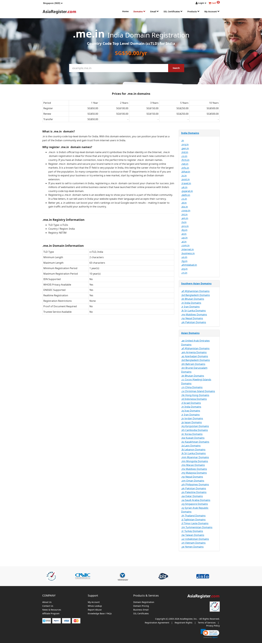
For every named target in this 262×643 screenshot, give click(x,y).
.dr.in (184, 202)
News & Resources (51, 610)
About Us (47, 602)
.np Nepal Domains (192, 318)
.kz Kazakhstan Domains (195, 441)
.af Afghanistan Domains (195, 291)
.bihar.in (185, 171)
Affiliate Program (50, 613)
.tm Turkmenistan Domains (196, 527)
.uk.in (184, 187)
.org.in (185, 144)
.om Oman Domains (192, 480)
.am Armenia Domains (194, 352)
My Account (210, 11)
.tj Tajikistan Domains (193, 519)
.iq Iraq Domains (190, 410)
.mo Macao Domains (193, 465)
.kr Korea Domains (192, 434)
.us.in (184, 257)
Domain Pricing (141, 606)
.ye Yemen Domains (192, 546)
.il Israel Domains (191, 403)
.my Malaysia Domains (194, 472)
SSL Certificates (172, 11)
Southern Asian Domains (196, 283)
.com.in (185, 245)
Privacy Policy (213, 625)
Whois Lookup (95, 606)
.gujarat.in (187, 191)
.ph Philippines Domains (195, 484)
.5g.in (184, 261)
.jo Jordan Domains (192, 418)
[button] (53, 3)
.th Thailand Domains (193, 515)
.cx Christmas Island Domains (198, 391)
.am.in (184, 218)
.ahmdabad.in (189, 265)
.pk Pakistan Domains (193, 322)
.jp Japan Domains (191, 422)
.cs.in (184, 198)
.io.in (184, 175)
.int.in (184, 214)
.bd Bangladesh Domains (195, 295)
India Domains (190, 133)
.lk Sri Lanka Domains (193, 310)
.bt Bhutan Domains (192, 299)
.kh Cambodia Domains (194, 430)
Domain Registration (143, 602)
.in (182, 140)
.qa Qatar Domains (192, 496)
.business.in (188, 253)
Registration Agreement (157, 622)
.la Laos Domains (191, 445)
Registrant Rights (183, 622)
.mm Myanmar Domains (195, 457)
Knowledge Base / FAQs (100, 613)
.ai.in (183, 241)
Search (176, 68)
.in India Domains (191, 302)
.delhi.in (185, 195)
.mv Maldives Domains (194, 314)
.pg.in (184, 268)
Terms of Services (207, 622)
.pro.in (185, 226)
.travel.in (186, 183)
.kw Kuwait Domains (193, 437)
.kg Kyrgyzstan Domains (195, 426)
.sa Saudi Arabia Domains (195, 500)
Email (153, 11)
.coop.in (185, 210)
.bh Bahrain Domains (193, 364)
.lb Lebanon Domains (193, 449)
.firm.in (185, 160)
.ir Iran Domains (190, 306)
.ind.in (184, 152)
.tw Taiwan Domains (192, 535)
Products (192, 11)
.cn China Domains (192, 387)
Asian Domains (190, 333)
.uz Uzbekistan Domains (195, 539)
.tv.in (183, 222)
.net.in (184, 164)
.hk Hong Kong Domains (195, 395)
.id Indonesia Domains (194, 399)
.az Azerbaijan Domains (194, 356)
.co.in (184, 156)
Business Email (141, 610)
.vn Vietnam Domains (193, 542)
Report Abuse (95, 610)
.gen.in (185, 148)
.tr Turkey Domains (192, 531)
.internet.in (187, 249)
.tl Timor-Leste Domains (194, 523)
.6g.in (184, 230)
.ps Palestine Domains (194, 492)
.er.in (183, 234)
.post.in (185, 179)
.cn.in (184, 272)
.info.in (185, 167)
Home (125, 11)
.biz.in (184, 206)
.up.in (184, 237)
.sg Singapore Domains (194, 504)
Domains (138, 11)
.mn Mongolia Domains (194, 461)
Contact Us (47, 606)
